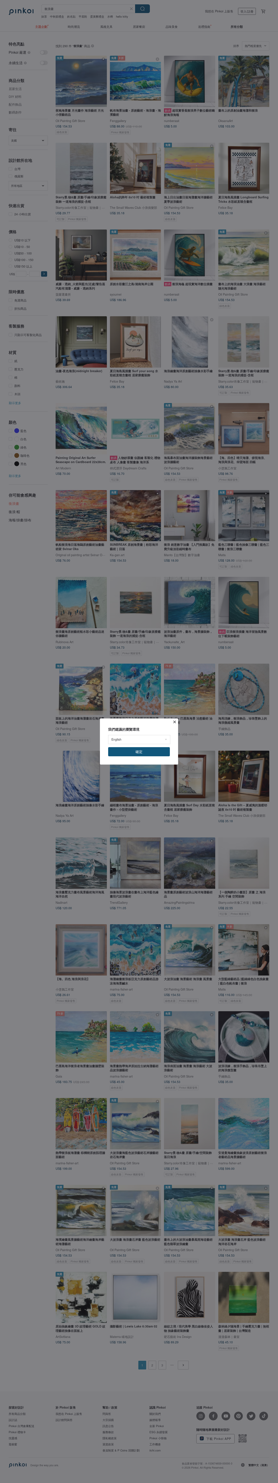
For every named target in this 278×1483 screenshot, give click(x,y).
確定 (139, 751)
